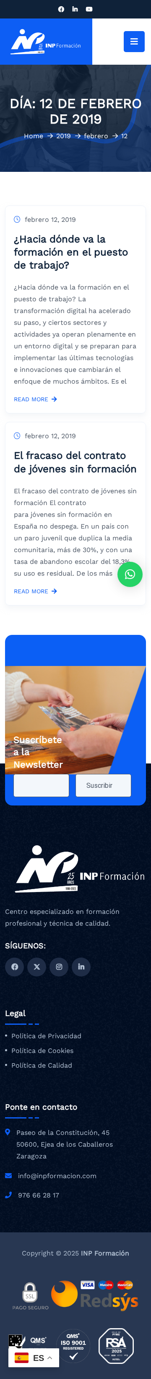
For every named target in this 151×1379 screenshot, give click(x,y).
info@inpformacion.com (57, 1176)
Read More (31, 399)
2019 (63, 136)
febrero (96, 136)
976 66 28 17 (38, 1195)
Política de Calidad (41, 1065)
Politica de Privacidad (46, 1036)
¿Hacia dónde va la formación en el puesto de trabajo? (71, 252)
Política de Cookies (42, 1051)
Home (33, 136)
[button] (130, 574)
